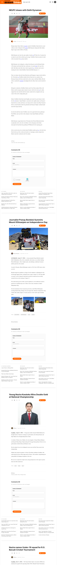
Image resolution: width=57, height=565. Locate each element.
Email (16, 164)
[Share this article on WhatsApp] (12, 13)
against (26, 47)
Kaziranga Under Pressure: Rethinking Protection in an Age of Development (9, 371)
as (33, 55)
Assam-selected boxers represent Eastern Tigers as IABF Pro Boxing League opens (46, 204)
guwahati (33, 314)
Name (14, 158)
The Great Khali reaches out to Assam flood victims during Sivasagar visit (9, 521)
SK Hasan (15, 428)
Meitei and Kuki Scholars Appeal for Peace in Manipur (27, 201)
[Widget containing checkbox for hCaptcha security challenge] (21, 180)
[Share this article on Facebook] (14, 13)
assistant (21, 80)
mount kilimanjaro (23, 314)
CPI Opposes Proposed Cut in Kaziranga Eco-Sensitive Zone (8, 528)
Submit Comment (17, 358)
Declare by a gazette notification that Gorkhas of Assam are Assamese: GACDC (27, 208)
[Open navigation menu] (2, 2)
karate (19, 465)
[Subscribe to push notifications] (50, 2)
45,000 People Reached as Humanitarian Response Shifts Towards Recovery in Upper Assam (9, 208)
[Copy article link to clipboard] (19, 13)
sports (23, 465)
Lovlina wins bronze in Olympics (44, 534)
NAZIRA (13, 432)
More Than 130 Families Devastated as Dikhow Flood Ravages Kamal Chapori (8, 535)
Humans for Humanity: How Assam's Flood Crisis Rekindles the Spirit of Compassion (9, 377)
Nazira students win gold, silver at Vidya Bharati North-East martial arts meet (46, 208)
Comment (14, 169)
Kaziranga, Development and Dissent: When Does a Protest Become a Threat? (9, 197)
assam (29, 314)
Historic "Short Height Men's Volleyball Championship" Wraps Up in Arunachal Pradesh (46, 383)
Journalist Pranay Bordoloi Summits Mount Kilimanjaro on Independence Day (45, 194)
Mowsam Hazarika (16, 253)
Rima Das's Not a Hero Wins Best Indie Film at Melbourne (8, 204)
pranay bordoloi (17, 314)
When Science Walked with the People (7, 373)
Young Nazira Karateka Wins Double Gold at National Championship (46, 197)
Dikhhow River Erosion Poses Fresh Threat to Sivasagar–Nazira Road (8, 532)
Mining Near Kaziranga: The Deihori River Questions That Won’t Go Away (8, 201)
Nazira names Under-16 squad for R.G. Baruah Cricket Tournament (46, 201)
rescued (25, 46)
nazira (15, 465)
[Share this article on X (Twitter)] (17, 13)
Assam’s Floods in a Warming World (7, 367)
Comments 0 (43, 13)
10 (15, 100)
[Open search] (53, 2)
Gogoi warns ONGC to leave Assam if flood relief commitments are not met (9, 525)
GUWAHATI (14, 258)
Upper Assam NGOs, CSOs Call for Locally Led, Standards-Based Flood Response (9, 194)
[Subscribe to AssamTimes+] (55, 2)
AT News (15, 41)
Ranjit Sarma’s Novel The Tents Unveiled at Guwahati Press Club (27, 194)
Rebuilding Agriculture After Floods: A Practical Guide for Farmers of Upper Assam (9, 380)
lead (36, 66)
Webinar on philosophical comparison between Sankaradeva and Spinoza (27, 204)
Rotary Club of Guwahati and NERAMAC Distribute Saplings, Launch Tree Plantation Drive (28, 197)
